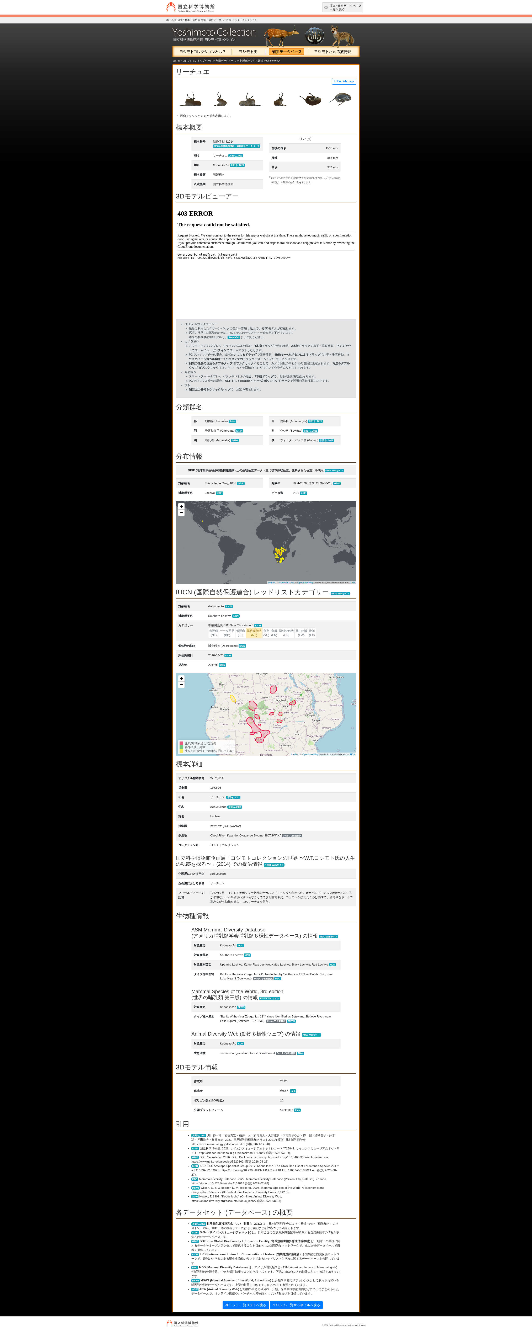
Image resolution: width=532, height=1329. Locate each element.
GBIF (352, 582)
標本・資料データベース (215, 19)
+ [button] (181, 506)
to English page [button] (344, 81)
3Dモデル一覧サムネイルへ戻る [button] (296, 1305)
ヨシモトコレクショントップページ (192, 60)
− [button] (181, 512)
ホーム (170, 19)
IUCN (352, 754)
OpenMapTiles (286, 582)
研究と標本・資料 (187, 19)
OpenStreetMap (305, 582)
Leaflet (271, 582)
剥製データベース (226, 60)
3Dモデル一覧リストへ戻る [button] (245, 1305)
